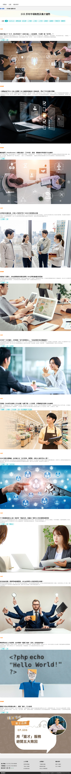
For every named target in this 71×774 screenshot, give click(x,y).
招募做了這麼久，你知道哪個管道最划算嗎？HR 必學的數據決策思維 (21, 277)
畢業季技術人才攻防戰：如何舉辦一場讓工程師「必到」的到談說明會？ (22, 643)
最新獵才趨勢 (42, 766)
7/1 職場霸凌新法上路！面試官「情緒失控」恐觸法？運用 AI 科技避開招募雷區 (24, 518)
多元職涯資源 (26, 768)
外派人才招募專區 (43, 768)
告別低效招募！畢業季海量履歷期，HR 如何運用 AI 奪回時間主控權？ (21, 581)
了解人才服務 (26, 766)
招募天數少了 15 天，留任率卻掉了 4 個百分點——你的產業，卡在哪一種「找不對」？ (27, 34)
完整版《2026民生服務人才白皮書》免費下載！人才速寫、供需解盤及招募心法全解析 (26, 403)
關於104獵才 (58, 764)
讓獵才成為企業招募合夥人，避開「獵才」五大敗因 (16, 706)
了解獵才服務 (42, 764)
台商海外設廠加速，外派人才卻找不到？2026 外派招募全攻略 (19, 213)
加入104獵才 (58, 766)
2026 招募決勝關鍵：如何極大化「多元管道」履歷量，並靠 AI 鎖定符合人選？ (24, 458)
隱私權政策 (3, 772)
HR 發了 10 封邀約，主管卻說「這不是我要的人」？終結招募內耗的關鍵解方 (23, 340)
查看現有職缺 (26, 764)
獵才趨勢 (2, 8)
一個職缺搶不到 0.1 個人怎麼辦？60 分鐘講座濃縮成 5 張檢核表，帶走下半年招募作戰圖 (27, 91)
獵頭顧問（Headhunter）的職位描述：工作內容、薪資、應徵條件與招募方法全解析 (26, 153)
